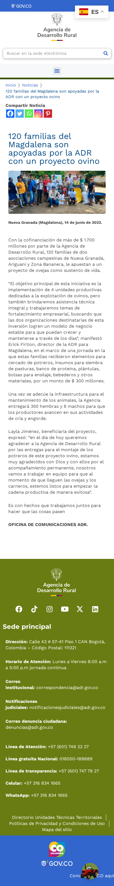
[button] (57, 71)
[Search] (105, 53)
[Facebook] (10, 113)
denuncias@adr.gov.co (29, 727)
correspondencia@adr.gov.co (67, 687)
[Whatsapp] (29, 113)
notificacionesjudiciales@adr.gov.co (67, 707)
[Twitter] (19, 113)
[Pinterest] (48, 113)
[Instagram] (38, 113)
